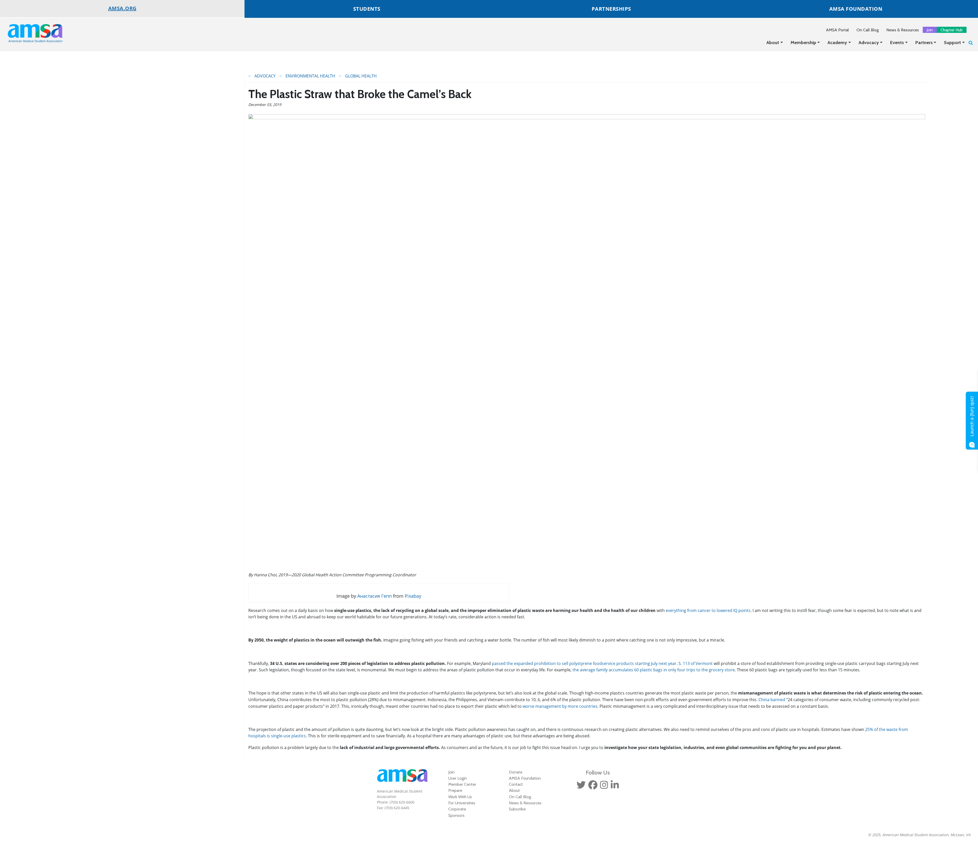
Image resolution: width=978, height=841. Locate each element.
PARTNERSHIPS (611, 8)
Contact (516, 784)
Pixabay (413, 596)
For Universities (461, 802)
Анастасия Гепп (374, 596)
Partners (924, 42)
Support (952, 42)
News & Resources (902, 29)
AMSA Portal (837, 29)
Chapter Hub (952, 29)
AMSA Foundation (525, 778)
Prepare (455, 790)
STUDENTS (367, 8)
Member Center (462, 784)
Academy (837, 42)
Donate (515, 772)
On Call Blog (868, 29)
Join (930, 29)
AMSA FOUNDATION (855, 8)
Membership (803, 42)
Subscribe (517, 808)
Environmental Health (310, 76)
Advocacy (869, 42)
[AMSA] (32, 33)
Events (897, 42)
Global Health (361, 76)
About (772, 42)
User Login (457, 778)
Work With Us (460, 796)
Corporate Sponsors (457, 812)
